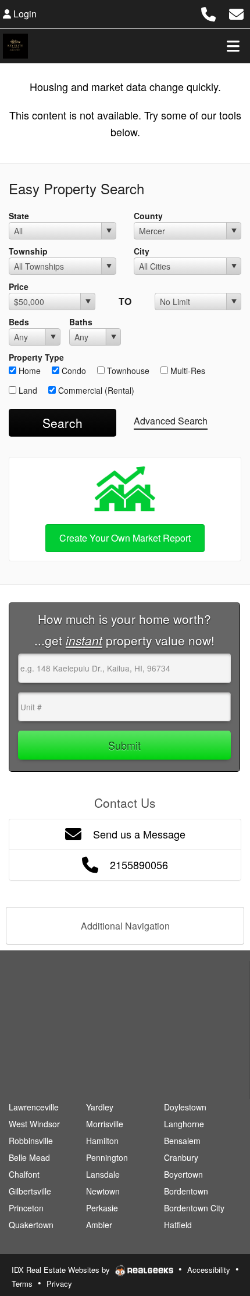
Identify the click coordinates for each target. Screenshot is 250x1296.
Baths (80, 322)
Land (26, 390)
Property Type (36, 357)
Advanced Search (171, 420)
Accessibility (208, 1269)
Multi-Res (186, 370)
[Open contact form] (236, 12)
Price (18, 286)
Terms (22, 1283)
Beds (19, 322)
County (148, 216)
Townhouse (127, 370)
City (141, 251)
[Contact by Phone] (208, 12)
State (19, 216)
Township (28, 251)
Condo (72, 370)
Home (28, 370)
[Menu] (233, 46)
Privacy (59, 1283)
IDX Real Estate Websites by (62, 1269)
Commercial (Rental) (95, 390)
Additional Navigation (125, 925)
